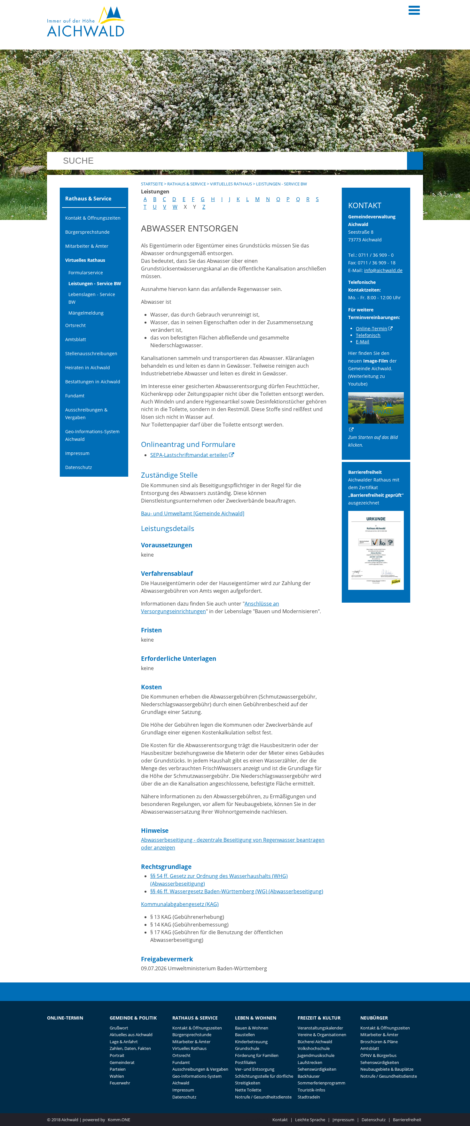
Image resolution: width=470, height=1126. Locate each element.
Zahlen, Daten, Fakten (130, 1048)
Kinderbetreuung (251, 1041)
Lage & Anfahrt (124, 1041)
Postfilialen (245, 1062)
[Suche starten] (415, 161)
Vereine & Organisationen (322, 1034)
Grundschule (247, 1048)
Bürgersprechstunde (87, 232)
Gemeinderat (122, 1062)
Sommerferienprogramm (321, 1083)
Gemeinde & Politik (133, 1018)
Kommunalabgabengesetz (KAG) (180, 904)
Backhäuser (309, 1076)
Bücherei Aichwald (315, 1041)
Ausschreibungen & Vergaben (86, 413)
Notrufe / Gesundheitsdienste (263, 1097)
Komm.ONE (119, 1119)
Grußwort (119, 1028)
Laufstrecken (310, 1062)
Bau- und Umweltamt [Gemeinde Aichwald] (192, 513)
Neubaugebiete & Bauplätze (386, 1069)
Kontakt (280, 1119)
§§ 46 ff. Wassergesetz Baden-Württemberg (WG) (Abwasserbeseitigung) (236, 891)
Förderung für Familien (256, 1055)
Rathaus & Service (186, 184)
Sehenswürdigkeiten (317, 1069)
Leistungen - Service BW (94, 283)
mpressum (343, 1119)
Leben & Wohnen (255, 1018)
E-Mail (362, 342)
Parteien (118, 1069)
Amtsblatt (75, 339)
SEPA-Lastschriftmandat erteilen (189, 454)
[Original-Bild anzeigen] (376, 588)
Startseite (152, 184)
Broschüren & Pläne (379, 1041)
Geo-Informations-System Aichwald (92, 435)
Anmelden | (257, 1119)
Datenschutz (78, 467)
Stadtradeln (309, 1097)
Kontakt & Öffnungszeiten (93, 218)
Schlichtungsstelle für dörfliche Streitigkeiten (264, 1079)
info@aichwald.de (383, 270)
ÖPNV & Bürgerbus (378, 1055)
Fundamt (74, 396)
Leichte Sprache (310, 1119)
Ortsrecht (75, 325)
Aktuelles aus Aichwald (131, 1034)
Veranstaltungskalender (320, 1028)
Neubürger (374, 1018)
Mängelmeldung (86, 313)
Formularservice (85, 273)
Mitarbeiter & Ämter (86, 246)
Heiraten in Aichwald (87, 367)
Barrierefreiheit (407, 1119)
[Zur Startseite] (86, 21)
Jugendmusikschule (316, 1055)
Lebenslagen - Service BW (91, 298)
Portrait (117, 1055)
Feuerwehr (120, 1083)
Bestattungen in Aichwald (92, 382)
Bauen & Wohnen (251, 1028)
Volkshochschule (314, 1048)
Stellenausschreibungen (91, 353)
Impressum (77, 453)
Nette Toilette (248, 1090)
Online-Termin (371, 328)
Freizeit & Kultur (319, 1018)
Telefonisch (368, 335)
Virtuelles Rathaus (85, 260)
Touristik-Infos (311, 1090)
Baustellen (245, 1034)
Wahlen (117, 1076)
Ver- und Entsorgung (254, 1069)
